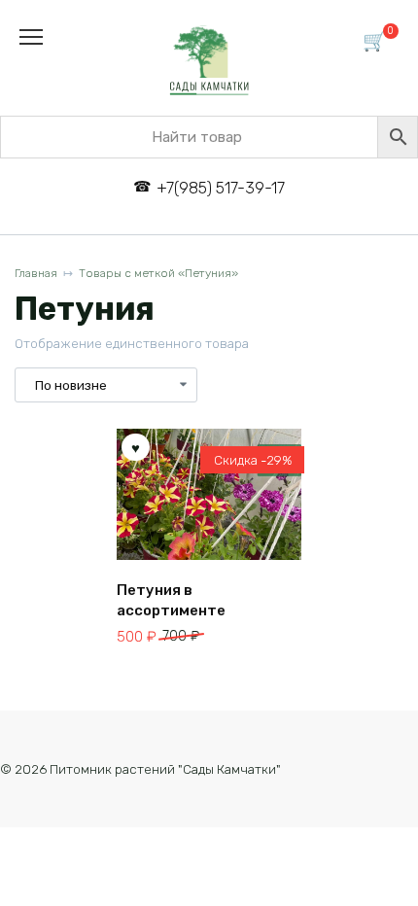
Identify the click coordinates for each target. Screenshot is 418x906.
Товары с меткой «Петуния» (158, 273)
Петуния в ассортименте (171, 600)
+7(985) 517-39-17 (220, 188)
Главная (36, 273)
